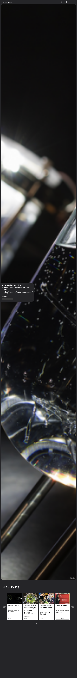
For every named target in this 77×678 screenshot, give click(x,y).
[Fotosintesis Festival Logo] (7, 2)
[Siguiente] (72, 607)
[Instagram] (66, 2)
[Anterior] (4, 607)
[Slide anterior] (71, 578)
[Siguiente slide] (73, 578)
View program (38, 623)
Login (64, 2)
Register (46, 618)
